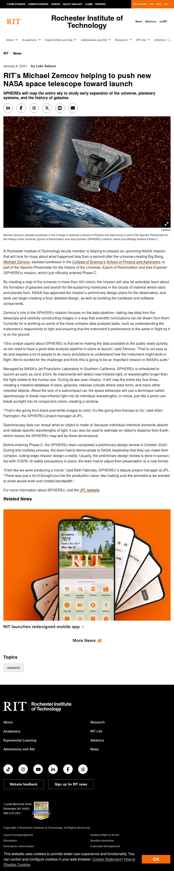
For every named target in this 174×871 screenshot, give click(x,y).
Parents (55, 4)
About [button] (10, 40)
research (13, 667)
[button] (169, 40)
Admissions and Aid (19, 749)
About (8, 722)
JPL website (89, 490)
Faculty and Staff (72, 4)
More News (84, 640)
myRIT (163, 21)
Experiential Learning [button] (58, 40)
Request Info (140, 4)
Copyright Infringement (105, 846)
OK (156, 859)
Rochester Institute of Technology (87, 21)
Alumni (88, 4)
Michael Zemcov (16, 261)
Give (166, 4)
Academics (11, 731)
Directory (150, 21)
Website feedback (23, 784)
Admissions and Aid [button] (94, 40)
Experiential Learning (19, 740)
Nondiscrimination (102, 840)
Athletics (160, 40)
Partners (100, 4)
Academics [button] (29, 40)
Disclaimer (10, 840)
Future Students (16, 4)
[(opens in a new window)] (8, 769)
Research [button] (121, 40)
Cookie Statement (106, 859)
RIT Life (96, 731)
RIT (6, 53)
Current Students (38, 4)
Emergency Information (18, 846)
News (138, 21)
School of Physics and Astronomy (133, 261)
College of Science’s (89, 261)
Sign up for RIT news (71, 784)
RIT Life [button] (141, 40)
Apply (159, 4)
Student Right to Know (104, 835)
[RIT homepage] (13, 21)
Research (97, 722)
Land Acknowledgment (18, 835)
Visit (151, 4)
